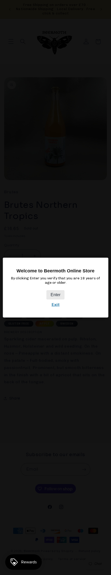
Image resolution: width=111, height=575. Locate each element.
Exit (56, 304)
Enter (55, 295)
